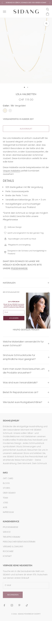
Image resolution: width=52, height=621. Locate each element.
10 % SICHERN (13, 318)
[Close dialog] (48, 294)
